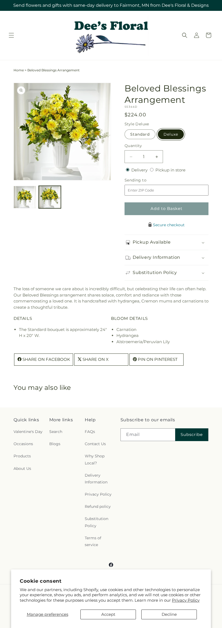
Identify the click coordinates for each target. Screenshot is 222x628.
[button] (11, 35)
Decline (169, 614)
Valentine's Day (28, 431)
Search (55, 431)
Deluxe (171, 134)
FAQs (90, 431)
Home (19, 70)
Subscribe (192, 434)
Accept (108, 614)
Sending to (144, 180)
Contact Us (95, 443)
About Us (22, 468)
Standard (140, 134)
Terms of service (93, 541)
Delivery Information (96, 478)
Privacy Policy (186, 600)
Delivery (140, 170)
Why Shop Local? (95, 459)
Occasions (23, 443)
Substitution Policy (96, 522)
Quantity (133, 145)
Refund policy (98, 506)
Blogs (54, 443)
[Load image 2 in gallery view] (50, 197)
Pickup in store (170, 170)
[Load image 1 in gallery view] (25, 197)
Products (22, 456)
